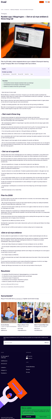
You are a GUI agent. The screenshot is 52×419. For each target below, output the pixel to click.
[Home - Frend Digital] (3, 2)
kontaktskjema (18, 299)
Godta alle (28, 417)
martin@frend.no (38, 330)
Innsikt (2, 9)
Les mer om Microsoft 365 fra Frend (9, 284)
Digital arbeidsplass (6, 74)
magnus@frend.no (22, 330)
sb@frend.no (4, 330)
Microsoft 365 (13, 74)
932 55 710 (37, 328)
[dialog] (36, 412)
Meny (47, 2)
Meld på (47, 343)
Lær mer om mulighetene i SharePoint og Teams (12, 287)
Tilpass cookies (43, 417)
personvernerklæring (29, 413)
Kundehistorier (6, 9)
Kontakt (41, 2)
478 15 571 (3, 328)
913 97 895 (20, 328)
